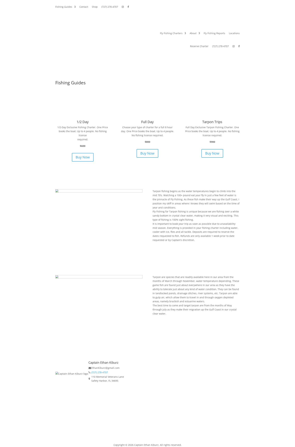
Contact (83, 7)
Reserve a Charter (99, 396)
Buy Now (83, 157)
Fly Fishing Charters (171, 33)
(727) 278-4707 (109, 7)
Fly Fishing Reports (214, 33)
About (193, 33)
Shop (95, 7)
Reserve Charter (199, 46)
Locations (234, 33)
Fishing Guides (63, 7)
